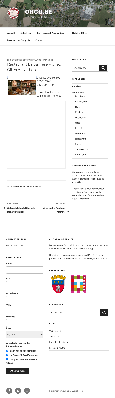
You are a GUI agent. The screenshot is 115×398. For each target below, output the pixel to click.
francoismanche (42, 60)
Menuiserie (80, 133)
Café (77, 107)
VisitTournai (55, 331)
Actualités (25, 33)
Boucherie (80, 96)
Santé (78, 144)
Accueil (11, 33)
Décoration (80, 117)
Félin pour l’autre (57, 347)
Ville (8, 305)
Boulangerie (81, 101)
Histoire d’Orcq (79, 33)
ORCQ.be (39, 12)
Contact (39, 40)
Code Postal (12, 293)
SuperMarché (81, 149)
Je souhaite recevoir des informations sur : (18, 345)
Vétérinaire (80, 154)
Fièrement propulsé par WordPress (66, 390)
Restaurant (34, 187)
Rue (8, 278)
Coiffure (79, 112)
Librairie (79, 128)
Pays (8, 328)
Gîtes (77, 123)
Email (9, 263)
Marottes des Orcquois (18, 40)
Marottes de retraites (59, 342)
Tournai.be (54, 336)
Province (10, 316)
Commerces (18, 187)
